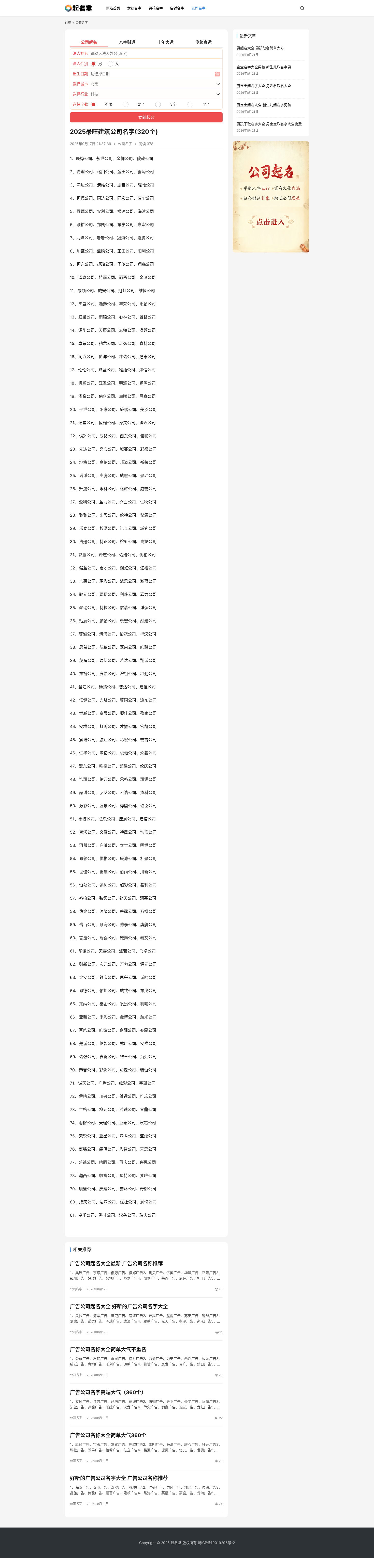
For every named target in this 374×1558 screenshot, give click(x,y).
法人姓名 (80, 53)
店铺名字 (177, 8)
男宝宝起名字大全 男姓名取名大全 (264, 86)
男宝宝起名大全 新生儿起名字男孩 (264, 105)
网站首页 (113, 8)
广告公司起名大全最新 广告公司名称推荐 (116, 1264)
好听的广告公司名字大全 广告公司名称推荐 (119, 1478)
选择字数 (80, 104)
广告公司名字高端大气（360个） (108, 1392)
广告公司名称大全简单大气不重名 (108, 1349)
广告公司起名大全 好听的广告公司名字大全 (119, 1306)
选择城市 (80, 84)
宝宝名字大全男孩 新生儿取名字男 (264, 67)
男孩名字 (156, 8)
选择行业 (80, 94)
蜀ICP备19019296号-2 (216, 1542)
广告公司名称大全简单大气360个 (108, 1435)
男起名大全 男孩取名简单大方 (260, 48)
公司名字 (198, 8)
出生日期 (80, 73)
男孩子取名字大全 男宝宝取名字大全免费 (269, 124)
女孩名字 (134, 8)
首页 (68, 23)
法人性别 (80, 63)
